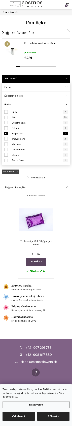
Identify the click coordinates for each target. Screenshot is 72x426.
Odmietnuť (18, 416)
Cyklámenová (39, 122)
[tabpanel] (36, 50)
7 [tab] (42, 66)
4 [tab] (30, 66)
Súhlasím (53, 416)
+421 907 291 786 (39, 347)
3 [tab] (26, 66)
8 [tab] (46, 66)
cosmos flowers (36, 372)
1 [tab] (18, 66)
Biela (39, 112)
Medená (39, 155)
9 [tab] (50, 66)
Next (68, 32)
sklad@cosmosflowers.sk (39, 361)
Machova (39, 144)
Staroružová (39, 160)
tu (16, 396)
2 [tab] (22, 66)
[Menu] (4, 4)
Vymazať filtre (38, 177)
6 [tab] (38, 66)
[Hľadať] (55, 4)
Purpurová (39, 133)
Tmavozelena (39, 138)
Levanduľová (39, 149)
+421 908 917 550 (39, 354)
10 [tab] (54, 66)
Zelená (39, 128)
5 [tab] (34, 66)
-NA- (39, 117)
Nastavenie (36, 405)
